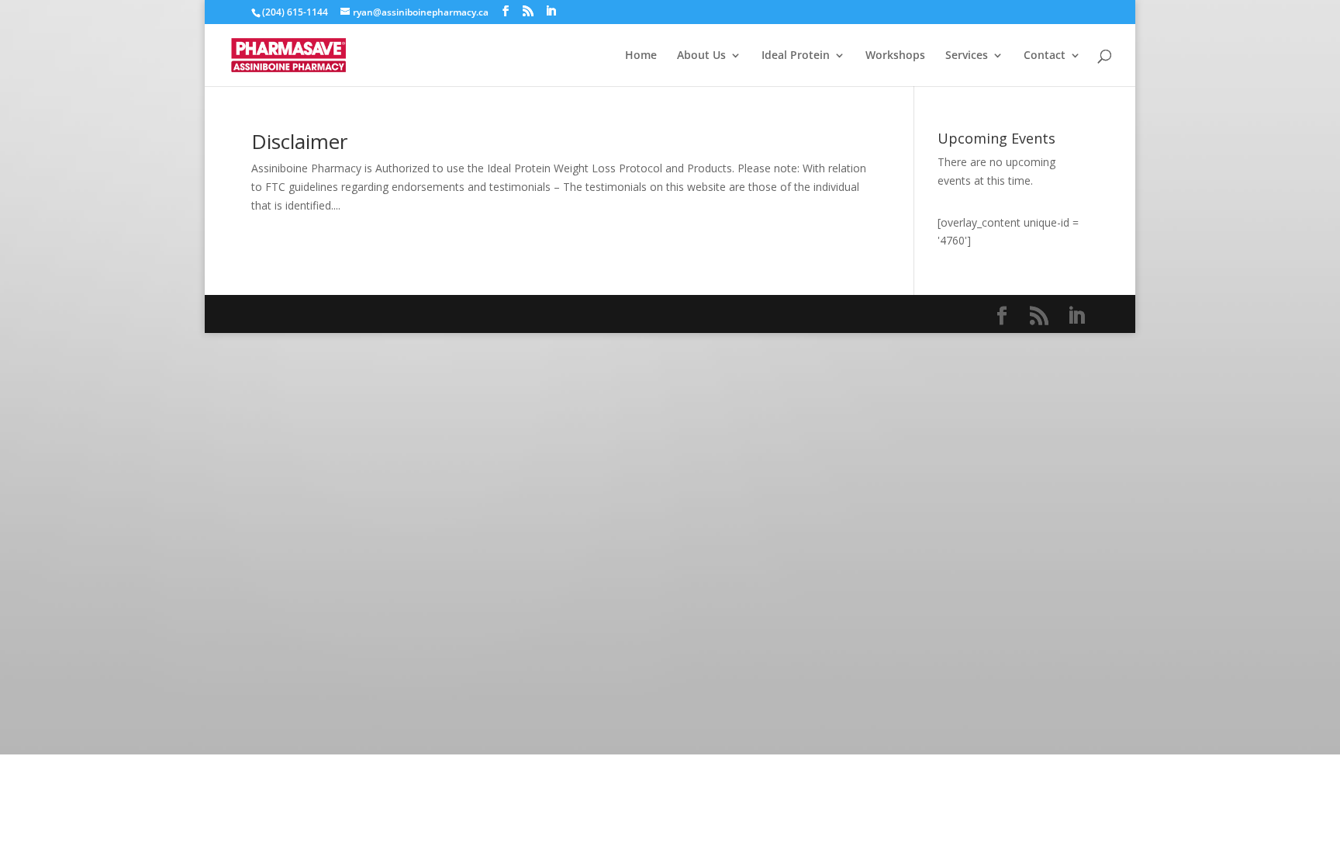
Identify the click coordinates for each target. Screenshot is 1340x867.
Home (641, 56)
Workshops (895, 56)
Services (966, 56)
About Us (701, 56)
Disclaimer (299, 141)
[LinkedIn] (550, 11)
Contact (1044, 56)
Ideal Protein (796, 56)
